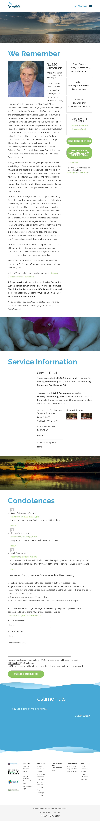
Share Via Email (79, 129)
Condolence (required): (17, 643)
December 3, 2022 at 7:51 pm (23, 557)
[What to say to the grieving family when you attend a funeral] (86, 416)
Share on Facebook (79, 125)
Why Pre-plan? (71, 766)
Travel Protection (71, 771)
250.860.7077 (80, 6)
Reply (13, 526)
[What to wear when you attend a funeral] (71, 416)
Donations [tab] (73, 163)
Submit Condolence (26, 674)
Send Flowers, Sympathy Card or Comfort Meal (79, 152)
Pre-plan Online (71, 769)
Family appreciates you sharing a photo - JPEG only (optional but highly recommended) (43, 660)
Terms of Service (45, 812)
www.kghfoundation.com (77, 172)
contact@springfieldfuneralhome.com (25, 615)
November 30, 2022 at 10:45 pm (24, 517)
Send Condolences (79, 141)
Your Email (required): (16, 632)
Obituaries (26, 766)
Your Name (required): (16, 620)
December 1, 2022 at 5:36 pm (23, 537)
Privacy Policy (56, 812)
